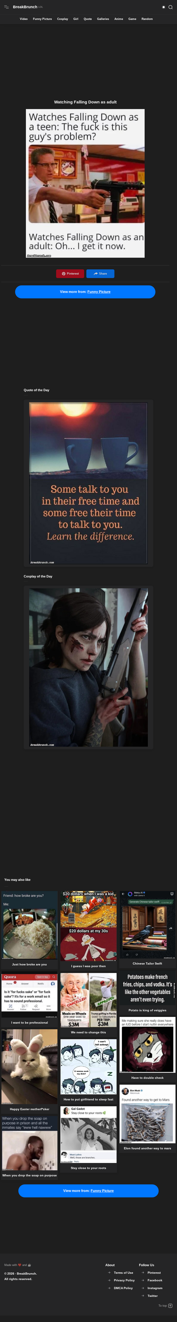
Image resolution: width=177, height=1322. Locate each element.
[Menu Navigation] (6, 7)
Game (132, 19)
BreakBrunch (26, 1273)
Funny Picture (42, 19)
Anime (118, 19)
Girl (75, 19)
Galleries (103, 19)
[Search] (170, 7)
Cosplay (62, 19)
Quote (88, 19)
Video (24, 19)
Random (147, 19)
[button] (163, 7)
